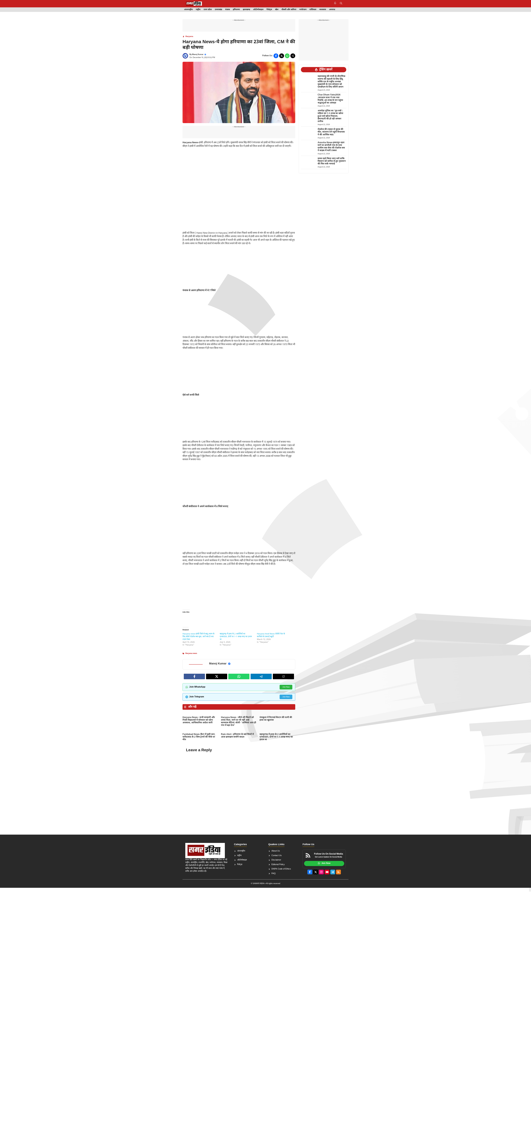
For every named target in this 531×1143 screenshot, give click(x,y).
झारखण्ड (246, 9)
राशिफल (312, 9)
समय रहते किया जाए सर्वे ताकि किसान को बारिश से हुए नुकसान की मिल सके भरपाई (332, 161)
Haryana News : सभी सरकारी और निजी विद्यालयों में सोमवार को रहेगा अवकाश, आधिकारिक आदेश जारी (199, 720)
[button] (341, 3)
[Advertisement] (239, 171)
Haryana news (191, 653)
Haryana (189, 36)
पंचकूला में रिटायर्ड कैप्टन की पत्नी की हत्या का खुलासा (276, 719)
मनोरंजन (302, 9)
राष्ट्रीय (198, 9)
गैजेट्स (269, 9)
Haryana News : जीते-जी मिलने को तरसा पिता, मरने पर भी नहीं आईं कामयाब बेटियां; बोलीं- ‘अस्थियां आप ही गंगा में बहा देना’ (238, 721)
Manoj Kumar (197, 54)
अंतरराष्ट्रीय (188, 9)
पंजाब (227, 9)
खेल (276, 9)
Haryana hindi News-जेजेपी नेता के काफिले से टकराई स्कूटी (271, 635)
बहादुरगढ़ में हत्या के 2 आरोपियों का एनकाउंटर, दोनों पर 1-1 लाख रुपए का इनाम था (236, 637)
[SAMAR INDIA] (194, 3)
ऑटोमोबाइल (258, 9)
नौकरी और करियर (288, 9)
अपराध (332, 9)
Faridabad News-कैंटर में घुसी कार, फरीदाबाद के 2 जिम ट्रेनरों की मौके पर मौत (199, 737)
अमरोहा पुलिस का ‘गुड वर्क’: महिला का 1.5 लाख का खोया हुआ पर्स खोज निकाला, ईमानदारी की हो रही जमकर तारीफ (330, 116)
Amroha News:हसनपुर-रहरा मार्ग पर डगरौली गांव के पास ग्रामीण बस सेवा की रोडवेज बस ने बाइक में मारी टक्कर (331, 146)
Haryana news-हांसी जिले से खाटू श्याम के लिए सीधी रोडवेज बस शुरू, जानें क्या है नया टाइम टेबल (198, 637)
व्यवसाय (322, 9)
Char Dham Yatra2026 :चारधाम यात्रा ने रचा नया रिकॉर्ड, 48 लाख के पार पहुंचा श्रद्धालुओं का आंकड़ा (330, 98)
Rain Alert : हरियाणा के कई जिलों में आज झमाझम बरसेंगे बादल (237, 736)
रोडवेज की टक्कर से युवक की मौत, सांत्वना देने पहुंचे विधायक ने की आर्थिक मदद (331, 132)
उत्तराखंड (218, 9)
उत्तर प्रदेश (208, 9)
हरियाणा (236, 9)
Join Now (286, 687)
